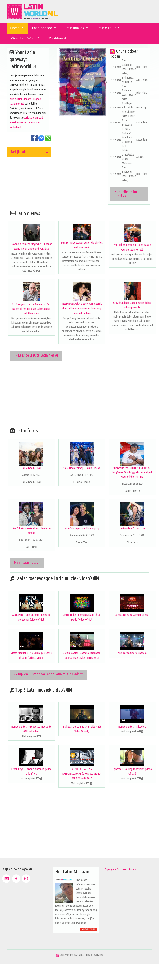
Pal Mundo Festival (31, 468)
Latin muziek (74, 28)
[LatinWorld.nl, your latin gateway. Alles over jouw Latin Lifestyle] (57, 954)
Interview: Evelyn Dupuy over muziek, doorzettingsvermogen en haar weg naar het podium (82, 308)
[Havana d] (31, 232)
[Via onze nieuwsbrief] (6, 878)
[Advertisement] (82, 393)
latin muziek (16, 99)
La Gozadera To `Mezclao (132, 528)
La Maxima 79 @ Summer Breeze (132, 614)
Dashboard (57, 38)
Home (15, 28)
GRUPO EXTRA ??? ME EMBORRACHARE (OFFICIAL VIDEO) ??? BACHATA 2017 (81, 773)
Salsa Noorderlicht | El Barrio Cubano (81, 468)
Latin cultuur (106, 28)
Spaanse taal (17, 103)
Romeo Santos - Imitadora (132, 726)
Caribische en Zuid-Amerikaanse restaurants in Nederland (27, 122)
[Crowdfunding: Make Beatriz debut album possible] (132, 291)
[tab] (29, 152)
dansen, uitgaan (32, 99)
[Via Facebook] (16, 878)
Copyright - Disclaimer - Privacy (120, 869)
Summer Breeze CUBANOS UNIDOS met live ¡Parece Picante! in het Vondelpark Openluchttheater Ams (132, 472)
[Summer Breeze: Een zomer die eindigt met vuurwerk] (82, 232)
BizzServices (97, 954)
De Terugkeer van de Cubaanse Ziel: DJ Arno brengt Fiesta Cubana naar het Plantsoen (31, 308)
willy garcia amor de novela (132, 652)
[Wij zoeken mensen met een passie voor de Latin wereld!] (132, 233)
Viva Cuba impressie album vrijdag (82, 528)
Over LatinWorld (23, 38)
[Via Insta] (26, 878)
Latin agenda (42, 28)
